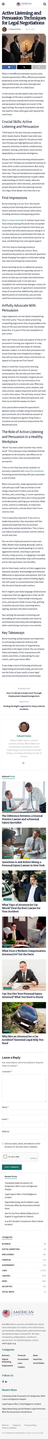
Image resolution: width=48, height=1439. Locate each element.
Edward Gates (15, 29)
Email (5, 1119)
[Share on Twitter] (24, 67)
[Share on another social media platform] (39, 67)
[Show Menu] (3, 4)
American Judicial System (16, 1433)
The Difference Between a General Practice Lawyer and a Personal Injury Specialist (22, 819)
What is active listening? (13, 220)
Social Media (8, 1291)
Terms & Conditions (9, 1428)
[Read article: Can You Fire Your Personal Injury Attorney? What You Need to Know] (24, 975)
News (4, 1281)
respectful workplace (33, 471)
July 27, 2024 (29, 29)
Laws (4, 1270)
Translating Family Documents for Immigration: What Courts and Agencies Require (21, 1186)
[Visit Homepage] (24, 4)
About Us (5, 1425)
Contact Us (17, 1425)
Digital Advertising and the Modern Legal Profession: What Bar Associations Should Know (22, 1205)
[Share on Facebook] (9, 67)
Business (6, 1244)
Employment (8, 1254)
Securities (7, 1286)
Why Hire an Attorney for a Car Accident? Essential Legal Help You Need (22, 1040)
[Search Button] (44, 4)
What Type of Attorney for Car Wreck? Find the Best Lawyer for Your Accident (21, 908)
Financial (6, 1260)
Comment (7, 1071)
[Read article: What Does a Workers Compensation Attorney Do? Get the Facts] (24, 932)
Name (5, 1107)
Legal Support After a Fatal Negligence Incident (21, 1404)
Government (8, 1265)
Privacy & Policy (30, 1425)
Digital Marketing (11, 1249)
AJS (42, 1433)
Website (5, 1131)
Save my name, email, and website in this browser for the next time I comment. (22, 1145)
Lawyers (7, 810)
